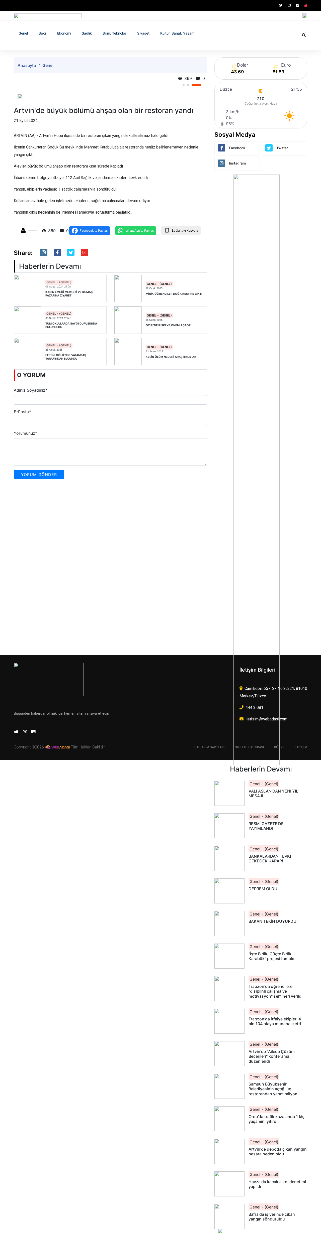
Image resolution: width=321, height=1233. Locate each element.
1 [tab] (187, 85)
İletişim (301, 747)
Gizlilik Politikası (249, 747)
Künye (279, 747)
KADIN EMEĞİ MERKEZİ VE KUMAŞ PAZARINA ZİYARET (69, 293)
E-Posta (22, 411)
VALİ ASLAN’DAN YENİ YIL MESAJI (273, 793)
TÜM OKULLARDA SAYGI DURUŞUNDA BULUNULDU (71, 325)
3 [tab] (200, 85)
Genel (23, 33)
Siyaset (143, 33)
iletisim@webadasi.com (266, 719)
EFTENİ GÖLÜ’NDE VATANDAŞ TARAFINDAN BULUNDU (65, 357)
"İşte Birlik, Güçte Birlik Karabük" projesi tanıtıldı (272, 956)
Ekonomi (64, 33)
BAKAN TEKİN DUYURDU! (273, 921)
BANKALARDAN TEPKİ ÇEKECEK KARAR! (270, 858)
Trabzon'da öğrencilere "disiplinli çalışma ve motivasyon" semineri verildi (275, 991)
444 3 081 (254, 707)
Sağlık (87, 33)
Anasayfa (27, 65)
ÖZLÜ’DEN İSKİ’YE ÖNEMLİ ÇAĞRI (168, 325)
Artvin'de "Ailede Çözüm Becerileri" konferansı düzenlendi (272, 1056)
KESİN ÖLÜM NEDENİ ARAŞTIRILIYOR (171, 357)
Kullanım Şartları (209, 747)
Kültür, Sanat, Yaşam (177, 33)
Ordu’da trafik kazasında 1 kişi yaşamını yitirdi (277, 1119)
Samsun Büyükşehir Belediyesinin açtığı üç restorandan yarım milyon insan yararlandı (273, 1089)
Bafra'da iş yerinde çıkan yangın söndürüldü (272, 1216)
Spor (42, 33)
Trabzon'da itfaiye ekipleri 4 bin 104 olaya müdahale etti (275, 1021)
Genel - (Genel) (58, 282)
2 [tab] (196, 85)
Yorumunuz (25, 433)
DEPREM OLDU (263, 888)
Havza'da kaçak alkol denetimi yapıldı (277, 1184)
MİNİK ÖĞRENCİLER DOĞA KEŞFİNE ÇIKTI (174, 293)
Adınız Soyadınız (30, 390)
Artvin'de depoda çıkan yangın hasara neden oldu (278, 1151)
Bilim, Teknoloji (114, 33)
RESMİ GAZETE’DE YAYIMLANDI (266, 826)
